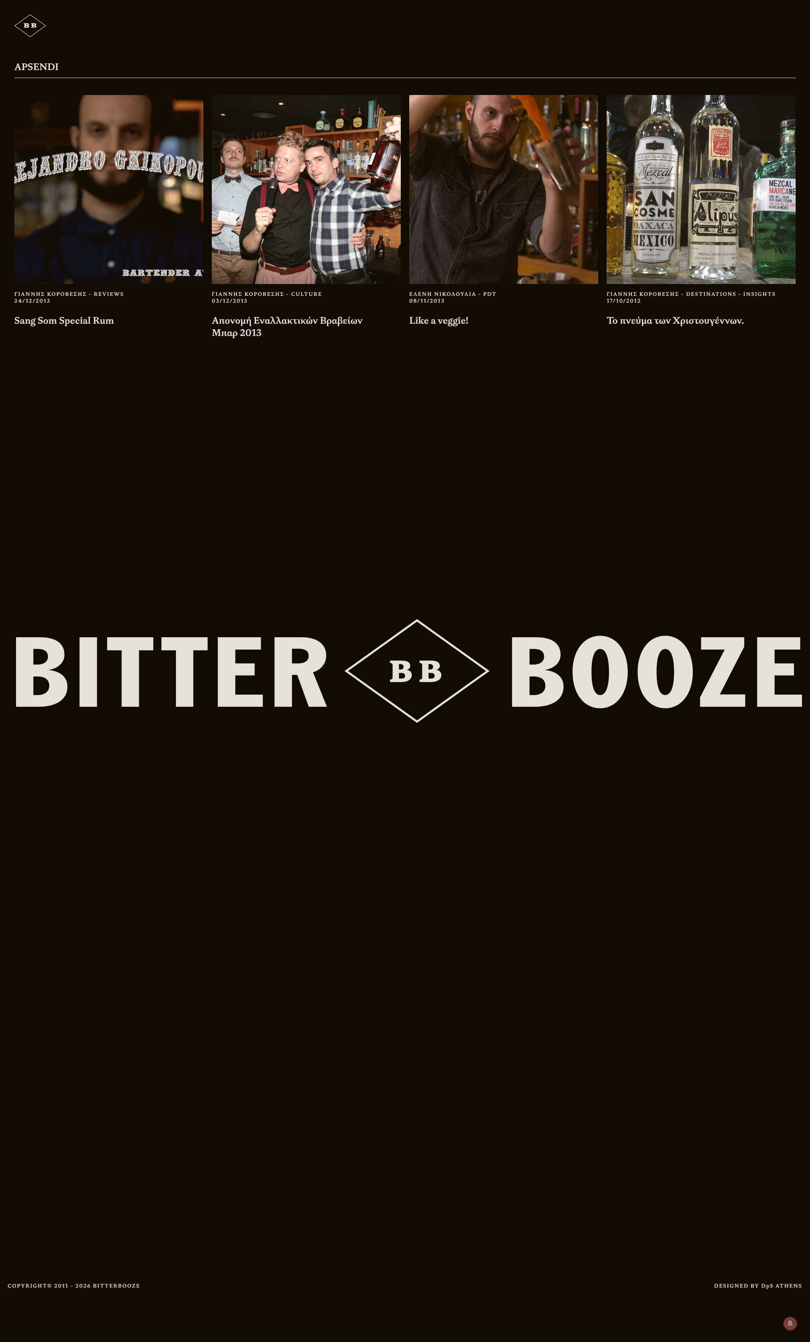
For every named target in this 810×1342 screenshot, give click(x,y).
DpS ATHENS (781, 1285)
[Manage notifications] (790, 1323)
